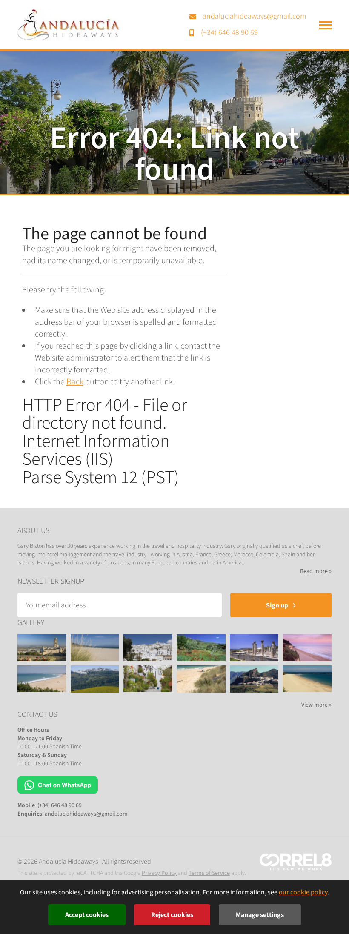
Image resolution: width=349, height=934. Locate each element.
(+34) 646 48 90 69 (229, 32)
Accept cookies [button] (87, 915)
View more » (316, 705)
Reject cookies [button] (172, 915)
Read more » (316, 571)
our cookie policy (303, 892)
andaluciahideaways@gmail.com (254, 16)
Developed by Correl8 (296, 861)
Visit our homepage (68, 25)
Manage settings (260, 915)
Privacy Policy (159, 873)
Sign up (277, 605)
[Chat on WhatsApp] (57, 784)
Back (74, 382)
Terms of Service (209, 873)
